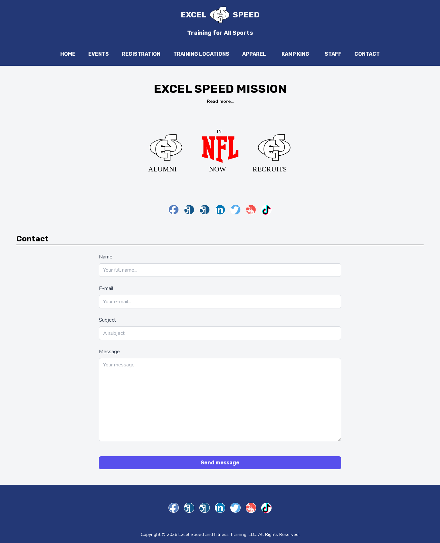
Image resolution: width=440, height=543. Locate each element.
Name (105, 256)
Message (109, 351)
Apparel (254, 54)
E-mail (106, 288)
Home (67, 54)
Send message (220, 463)
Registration (141, 54)
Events (98, 54)
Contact (367, 54)
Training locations (201, 54)
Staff (333, 54)
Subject (107, 320)
